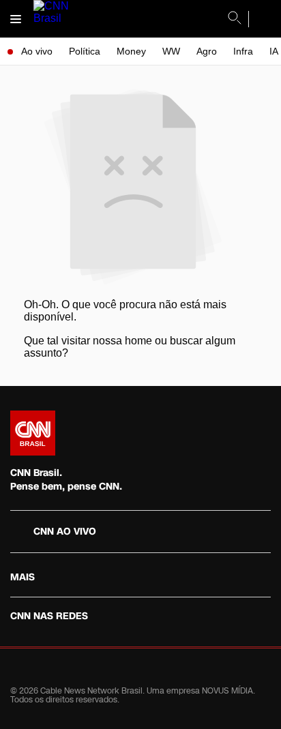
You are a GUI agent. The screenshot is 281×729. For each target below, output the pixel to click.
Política (84, 51)
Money (131, 51)
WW (171, 51)
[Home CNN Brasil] (32, 433)
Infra (243, 51)
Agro (206, 51)
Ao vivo (37, 51)
